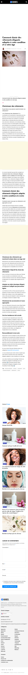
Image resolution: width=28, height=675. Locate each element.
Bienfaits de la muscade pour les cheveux (13, 489)
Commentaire (5, 547)
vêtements (14, 370)
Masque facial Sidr (7, 425)
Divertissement (15, 350)
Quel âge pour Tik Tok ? (5, 619)
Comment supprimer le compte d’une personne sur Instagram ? (14, 623)
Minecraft (3, 651)
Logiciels (3, 649)
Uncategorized (18, 644)
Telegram (17, 642)
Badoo (2, 632)
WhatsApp (17, 647)
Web (15, 646)
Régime (16, 636)
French (4, 613)
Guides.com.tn (6, 672)
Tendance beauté (6, 370)
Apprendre (3, 629)
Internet (2, 646)
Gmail (2, 644)
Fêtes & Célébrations (5, 639)
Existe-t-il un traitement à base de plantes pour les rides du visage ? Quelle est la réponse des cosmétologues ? (13, 511)
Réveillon (17, 637)
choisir (14, 368)
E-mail (4, 569)
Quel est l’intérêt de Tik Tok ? (7, 621)
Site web (4, 575)
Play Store (17, 632)
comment (20, 368)
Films (2, 641)
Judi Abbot (8, 48)
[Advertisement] (14, 19)
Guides (2, 657)
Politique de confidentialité (7, 660)
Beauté (9, 350)
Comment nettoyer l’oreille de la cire (12, 446)
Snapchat (17, 639)
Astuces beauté (8, 368)
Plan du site (3, 658)
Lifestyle (3, 647)
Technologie (17, 641)
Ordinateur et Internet (19, 630)
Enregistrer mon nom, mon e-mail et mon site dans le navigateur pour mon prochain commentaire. (15, 582)
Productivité (17, 634)
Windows (17, 649)
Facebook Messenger (5, 637)
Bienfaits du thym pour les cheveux (11, 533)
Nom (3, 563)
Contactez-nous (4, 662)
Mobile (16, 629)
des (24, 368)
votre (19, 370)
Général (2, 642)
